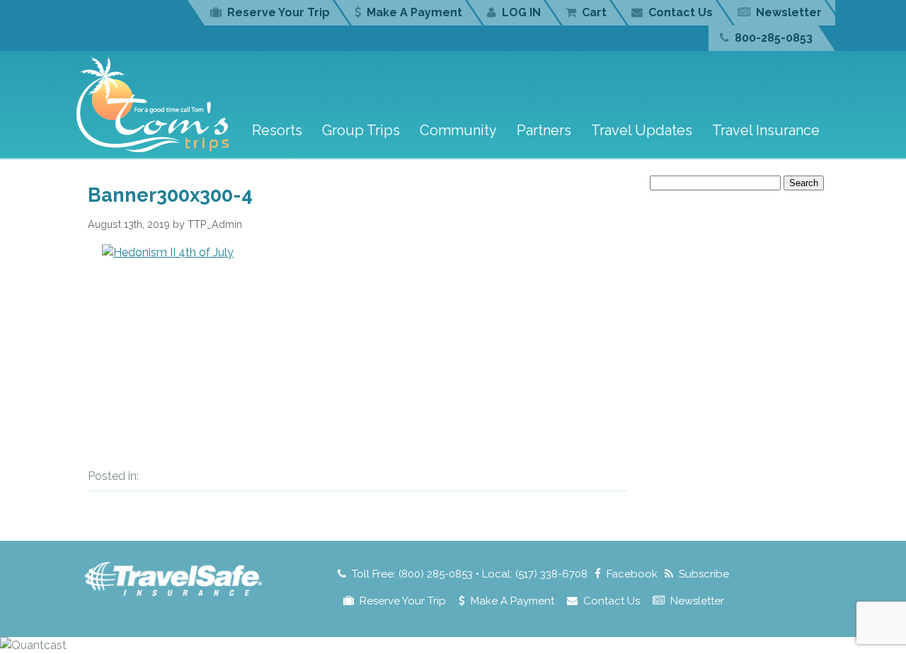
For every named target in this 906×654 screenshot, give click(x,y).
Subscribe (704, 574)
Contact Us (680, 12)
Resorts (277, 130)
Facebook (632, 574)
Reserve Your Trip (278, 12)
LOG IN (521, 12)
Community (458, 130)
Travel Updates (641, 130)
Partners (544, 130)
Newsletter (789, 12)
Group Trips (361, 130)
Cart (594, 12)
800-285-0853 (774, 38)
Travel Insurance (766, 130)
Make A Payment (414, 12)
